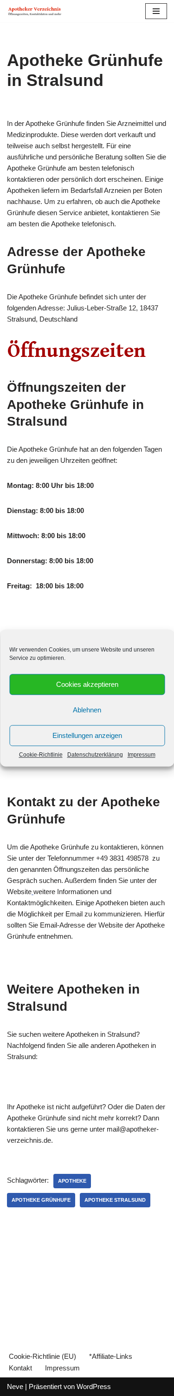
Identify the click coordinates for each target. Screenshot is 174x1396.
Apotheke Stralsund (115, 1200)
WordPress (94, 1386)
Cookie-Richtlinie (41, 754)
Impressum (141, 754)
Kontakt (20, 1368)
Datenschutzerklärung (95, 754)
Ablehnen (87, 710)
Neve (15, 1386)
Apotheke (72, 1181)
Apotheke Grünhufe (41, 1200)
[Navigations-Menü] (156, 11)
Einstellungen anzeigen (87, 735)
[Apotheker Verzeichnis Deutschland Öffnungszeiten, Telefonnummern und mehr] (35, 11)
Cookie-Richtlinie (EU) (42, 1356)
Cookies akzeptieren (87, 684)
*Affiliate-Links (110, 1356)
